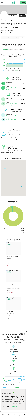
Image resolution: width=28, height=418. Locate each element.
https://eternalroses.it (13, 27)
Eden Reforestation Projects (12, 83)
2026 (11, 49)
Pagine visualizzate (13, 349)
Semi (9, 38)
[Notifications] (24, 415)
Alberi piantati (13, 364)
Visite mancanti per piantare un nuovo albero (13, 371)
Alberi (4, 38)
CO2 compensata (13, 356)
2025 (16, 49)
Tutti (6, 49)
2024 (21, 49)
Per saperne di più (18, 138)
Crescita (15, 38)
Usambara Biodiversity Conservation (11, 87)
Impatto (22, 38)
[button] (21, 185)
